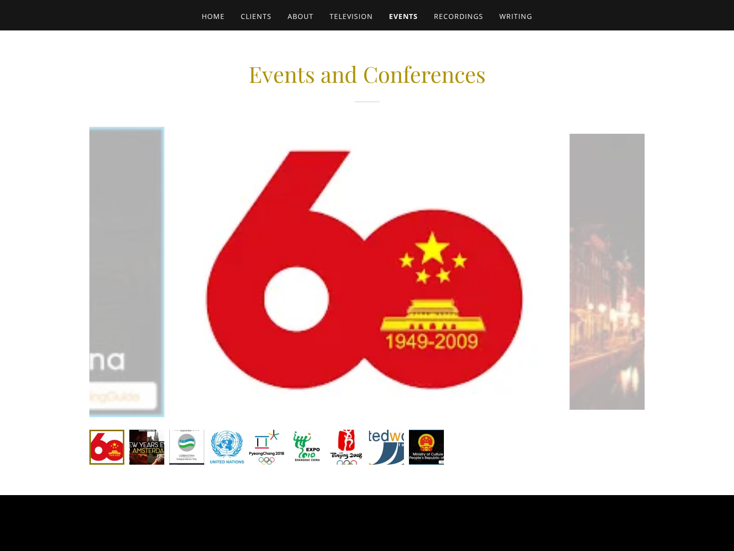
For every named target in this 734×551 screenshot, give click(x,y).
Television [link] (351, 16)
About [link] (301, 16)
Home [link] (213, 16)
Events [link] (403, 16)
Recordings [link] (458, 16)
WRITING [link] (515, 16)
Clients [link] (256, 16)
